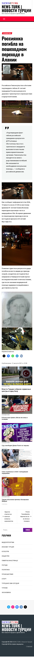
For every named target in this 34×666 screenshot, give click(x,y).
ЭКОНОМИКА (6, 592)
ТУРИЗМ (4, 588)
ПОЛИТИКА (6, 570)
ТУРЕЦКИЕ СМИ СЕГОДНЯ (10, 583)
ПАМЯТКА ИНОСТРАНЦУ (10, 560)
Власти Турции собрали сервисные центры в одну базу (16, 390)
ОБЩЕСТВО (5, 556)
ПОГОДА (4, 565)
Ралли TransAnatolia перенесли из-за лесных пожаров (25, 516)
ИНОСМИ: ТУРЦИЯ (8, 547)
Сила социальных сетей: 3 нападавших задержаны (15, 472)
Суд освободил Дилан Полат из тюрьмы (15, 445)
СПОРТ (4, 579)
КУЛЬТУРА (5, 551)
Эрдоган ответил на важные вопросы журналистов (8, 516)
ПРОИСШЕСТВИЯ (7, 33)
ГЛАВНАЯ (29, 646)
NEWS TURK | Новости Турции (16, 8)
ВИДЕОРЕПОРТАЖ (8, 542)
